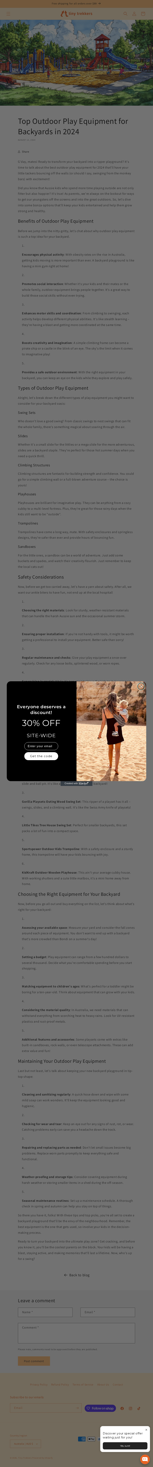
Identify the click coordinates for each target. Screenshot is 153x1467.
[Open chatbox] (145, 1459)
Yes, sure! (125, 1445)
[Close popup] (146, 1429)
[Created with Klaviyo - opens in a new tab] (76, 783)
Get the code (41, 756)
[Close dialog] (141, 686)
